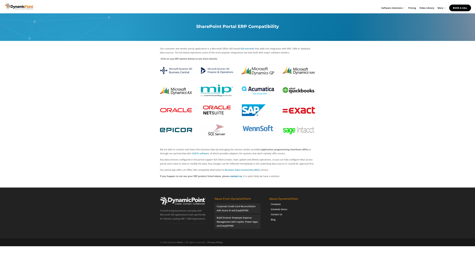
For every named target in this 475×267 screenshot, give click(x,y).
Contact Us (276, 214)
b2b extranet (247, 48)
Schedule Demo (279, 209)
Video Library (426, 8)
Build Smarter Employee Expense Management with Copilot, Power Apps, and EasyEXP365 (237, 221)
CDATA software (200, 153)
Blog (273, 219)
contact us (236, 176)
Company (276, 204)
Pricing (412, 8)
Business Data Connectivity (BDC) (242, 169)
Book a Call (460, 7)
